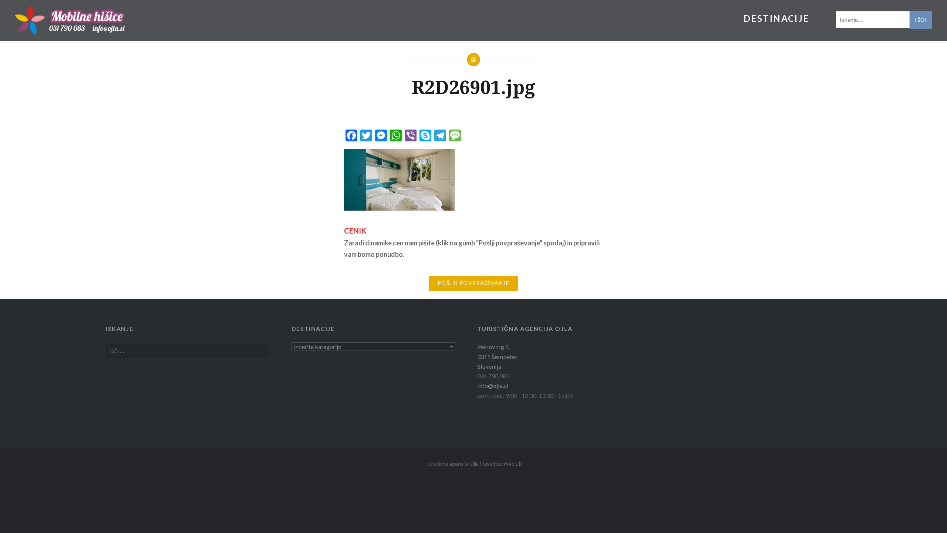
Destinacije (776, 18)
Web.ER (512, 463)
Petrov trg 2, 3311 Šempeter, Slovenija (497, 356)
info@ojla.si (493, 385)
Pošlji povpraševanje (473, 283)
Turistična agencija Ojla (452, 463)
